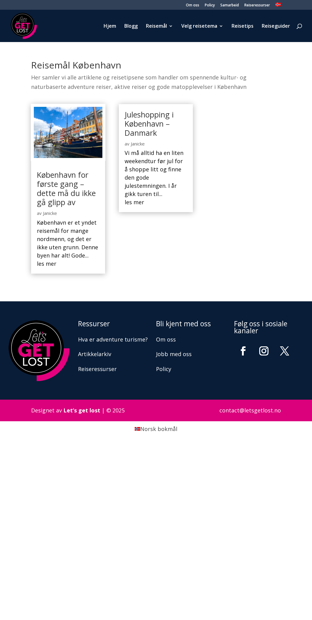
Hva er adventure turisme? (113, 339)
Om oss (192, 5)
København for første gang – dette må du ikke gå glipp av (66, 188)
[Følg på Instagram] (264, 351)
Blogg (131, 26)
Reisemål (156, 26)
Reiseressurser (257, 5)
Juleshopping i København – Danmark (149, 123)
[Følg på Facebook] (243, 351)
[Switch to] (278, 6)
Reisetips (243, 26)
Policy (210, 5)
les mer (46, 263)
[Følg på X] (284, 351)
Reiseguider (276, 26)
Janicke (50, 213)
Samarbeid (229, 5)
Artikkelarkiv (94, 354)
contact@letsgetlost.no (250, 410)
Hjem (110, 26)
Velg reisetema (199, 26)
